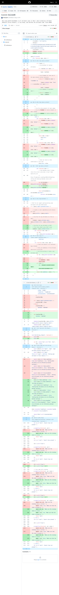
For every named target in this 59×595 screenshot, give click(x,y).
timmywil (5, 17)
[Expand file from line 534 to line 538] (26, 236)
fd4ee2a (45, 25)
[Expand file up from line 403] (26, 103)
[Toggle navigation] (3, 2)
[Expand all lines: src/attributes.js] (38, 37)
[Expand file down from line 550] (26, 279)
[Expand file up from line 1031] (26, 419)
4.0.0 (12, 25)
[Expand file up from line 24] (26, 286)
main (6, 25)
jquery (5, 7)
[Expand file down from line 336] (26, 101)
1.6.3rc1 (18, 25)
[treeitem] (10, 37)
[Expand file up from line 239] (26, 347)
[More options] (56, 37)
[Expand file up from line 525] (26, 199)
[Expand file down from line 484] (26, 198)
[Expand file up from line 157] (26, 330)
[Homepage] (29, 2)
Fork (44, 6)
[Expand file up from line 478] (26, 167)
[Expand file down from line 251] (26, 418)
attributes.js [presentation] (9, 39)
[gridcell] (40, 39)
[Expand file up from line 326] (26, 62)
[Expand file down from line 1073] (26, 549)
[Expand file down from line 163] (26, 345)
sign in (38, 559)
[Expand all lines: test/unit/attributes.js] (40, 283)
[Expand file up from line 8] (26, 39)
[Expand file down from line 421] (26, 165)
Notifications (34, 6)
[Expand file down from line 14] (26, 60)
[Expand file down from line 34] (26, 328)
